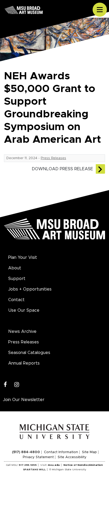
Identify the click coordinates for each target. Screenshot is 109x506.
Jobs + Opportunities (30, 289)
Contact (16, 300)
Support (16, 279)
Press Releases (53, 158)
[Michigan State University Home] (54, 431)
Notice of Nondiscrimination (83, 465)
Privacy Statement (38, 457)
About (14, 268)
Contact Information (61, 452)
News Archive (22, 331)
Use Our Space (23, 310)
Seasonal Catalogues (29, 353)
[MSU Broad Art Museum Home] (54, 232)
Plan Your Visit (22, 257)
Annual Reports (24, 363)
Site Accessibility (72, 457)
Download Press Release (62, 169)
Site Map (89, 452)
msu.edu (54, 465)
